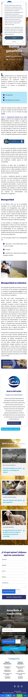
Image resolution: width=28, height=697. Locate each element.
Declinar (14, 41)
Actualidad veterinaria (7, 677)
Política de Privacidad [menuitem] (8, 692)
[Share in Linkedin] (14, 695)
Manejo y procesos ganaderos (20, 667)
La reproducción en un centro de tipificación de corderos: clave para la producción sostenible (12, 533)
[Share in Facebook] (3, 695)
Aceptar (14, 37)
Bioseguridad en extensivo (12, 100)
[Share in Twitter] (8, 695)
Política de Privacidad (20, 635)
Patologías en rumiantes (9, 465)
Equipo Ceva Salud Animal (14, 56)
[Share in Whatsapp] (19, 695)
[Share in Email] (25, 695)
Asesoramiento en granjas (7, 674)
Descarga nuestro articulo (10, 429)
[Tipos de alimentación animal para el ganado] (14, 494)
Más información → (14, 423)
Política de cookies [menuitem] (21, 692)
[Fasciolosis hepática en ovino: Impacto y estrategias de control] (14, 462)
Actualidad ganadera (8, 527)
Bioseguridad (9, 95)
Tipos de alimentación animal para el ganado (12, 501)
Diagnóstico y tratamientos (7, 671)
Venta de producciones (20, 671)
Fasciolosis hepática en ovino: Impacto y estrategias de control (12, 470)
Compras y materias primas (9, 497)
